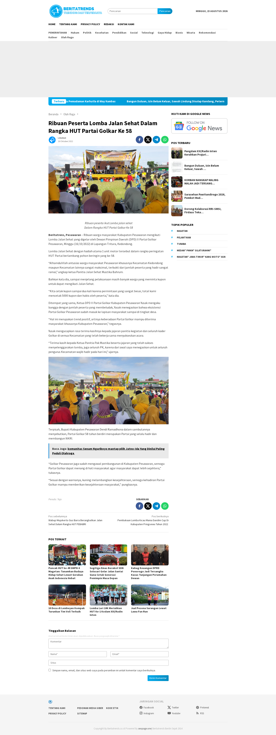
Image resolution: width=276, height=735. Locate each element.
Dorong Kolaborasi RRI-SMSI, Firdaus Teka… (202, 210)
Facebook (149, 707)
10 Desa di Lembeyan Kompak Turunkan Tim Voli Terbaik (66, 609)
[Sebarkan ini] (139, 139)
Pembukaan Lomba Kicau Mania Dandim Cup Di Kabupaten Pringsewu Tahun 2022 (143, 520)
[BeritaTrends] (75, 10)
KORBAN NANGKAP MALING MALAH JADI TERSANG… (201, 181)
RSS (202, 713)
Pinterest (204, 707)
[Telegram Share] (156, 139)
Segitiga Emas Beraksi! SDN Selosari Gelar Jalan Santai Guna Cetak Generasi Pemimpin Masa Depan (107, 573)
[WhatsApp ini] (165, 139)
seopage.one (144, 728)
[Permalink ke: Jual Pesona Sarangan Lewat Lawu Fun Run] (150, 595)
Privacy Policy (57, 713)
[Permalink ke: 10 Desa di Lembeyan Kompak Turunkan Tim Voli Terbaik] (67, 595)
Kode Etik (112, 708)
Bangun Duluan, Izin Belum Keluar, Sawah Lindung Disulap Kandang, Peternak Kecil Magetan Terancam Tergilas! (169, 101)
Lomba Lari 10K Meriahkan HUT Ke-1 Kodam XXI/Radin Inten (106, 611)
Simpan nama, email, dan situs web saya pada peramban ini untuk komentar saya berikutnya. (104, 670)
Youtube (176, 713)
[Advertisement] (138, 69)
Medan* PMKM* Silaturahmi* (194, 250)
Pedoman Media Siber (90, 708)
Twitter (175, 707)
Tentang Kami (56, 708)
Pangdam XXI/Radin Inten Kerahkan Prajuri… (200, 153)
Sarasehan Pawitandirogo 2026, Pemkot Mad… (204, 196)
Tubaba (181, 243)
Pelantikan (184, 237)
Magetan (182, 231)
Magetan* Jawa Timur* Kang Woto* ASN (201, 256)
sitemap (82, 713)
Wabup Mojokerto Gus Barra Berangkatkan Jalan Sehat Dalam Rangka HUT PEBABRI (75, 520)
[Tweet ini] (148, 139)
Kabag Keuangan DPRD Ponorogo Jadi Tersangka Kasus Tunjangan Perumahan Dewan (149, 573)
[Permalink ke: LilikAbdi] (52, 139)
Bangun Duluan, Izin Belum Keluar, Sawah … (201, 167)
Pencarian (164, 11)
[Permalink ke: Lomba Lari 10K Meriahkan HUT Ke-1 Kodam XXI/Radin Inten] (108, 595)
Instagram (149, 713)
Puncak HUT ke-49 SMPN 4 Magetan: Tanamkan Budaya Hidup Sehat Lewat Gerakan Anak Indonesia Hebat (65, 573)
